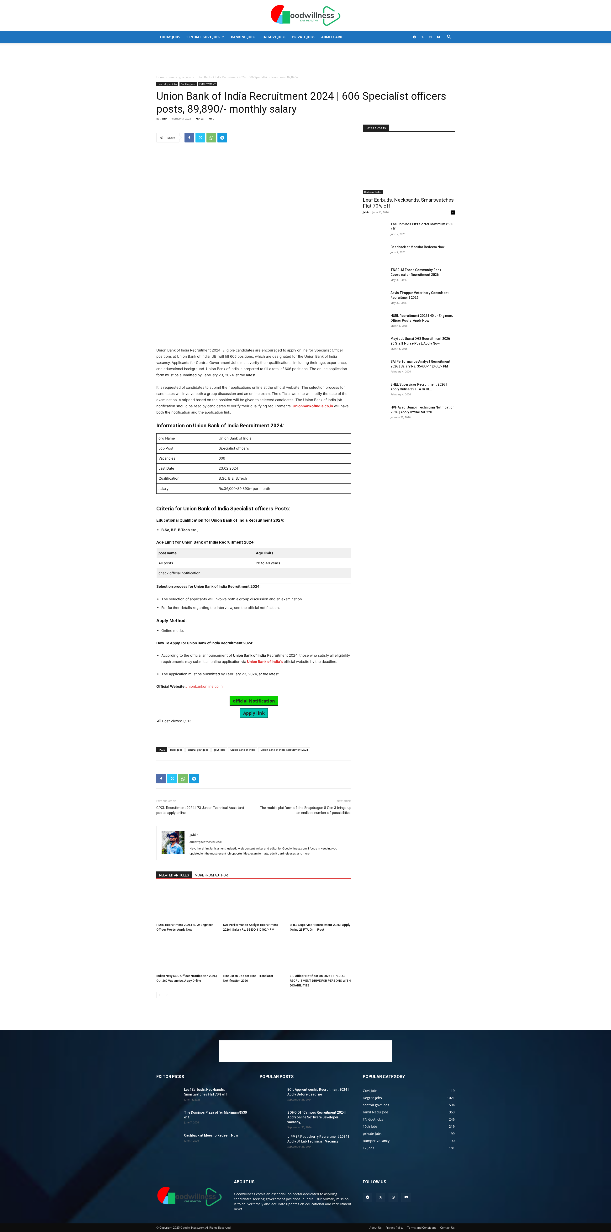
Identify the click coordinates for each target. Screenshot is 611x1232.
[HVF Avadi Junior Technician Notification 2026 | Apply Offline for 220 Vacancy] (375, 413)
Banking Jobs (188, 84)
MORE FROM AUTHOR (211, 875)
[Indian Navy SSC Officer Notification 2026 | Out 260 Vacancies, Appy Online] (187, 954)
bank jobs (176, 749)
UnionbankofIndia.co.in (313, 406)
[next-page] (167, 995)
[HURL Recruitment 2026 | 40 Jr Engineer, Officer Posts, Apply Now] (187, 903)
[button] (449, 37)
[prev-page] (159, 995)
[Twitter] (422, 37)
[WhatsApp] (430, 37)
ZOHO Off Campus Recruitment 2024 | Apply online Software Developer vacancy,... (316, 1117)
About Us (375, 1228)
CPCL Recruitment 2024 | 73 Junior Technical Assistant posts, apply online (200, 810)
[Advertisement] (305, 59)
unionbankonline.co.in (204, 686)
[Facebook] (189, 137)
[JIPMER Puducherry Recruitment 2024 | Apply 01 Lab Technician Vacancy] (272, 1142)
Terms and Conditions (421, 1228)
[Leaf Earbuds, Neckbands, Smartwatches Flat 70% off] (409, 166)
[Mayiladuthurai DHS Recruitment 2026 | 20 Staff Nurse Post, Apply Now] (375, 344)
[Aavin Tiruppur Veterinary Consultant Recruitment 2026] (375, 298)
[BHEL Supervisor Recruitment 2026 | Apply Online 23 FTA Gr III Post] (320, 903)
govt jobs (219, 749)
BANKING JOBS (243, 37)
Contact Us (447, 1228)
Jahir (164, 118)
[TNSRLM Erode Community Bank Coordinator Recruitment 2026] (375, 275)
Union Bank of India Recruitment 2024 (284, 749)
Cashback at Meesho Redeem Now (417, 247)
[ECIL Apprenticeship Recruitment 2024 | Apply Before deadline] (272, 1095)
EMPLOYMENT (207, 84)
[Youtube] (438, 37)
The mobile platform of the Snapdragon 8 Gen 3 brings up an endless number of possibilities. (305, 810)
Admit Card (331, 37)
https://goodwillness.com (206, 842)
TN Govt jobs (273, 37)
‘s (265, 661)
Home (160, 77)
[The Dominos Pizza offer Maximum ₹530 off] (375, 230)
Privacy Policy (394, 1228)
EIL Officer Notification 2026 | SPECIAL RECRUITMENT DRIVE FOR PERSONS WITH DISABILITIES (320, 980)
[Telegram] (414, 37)
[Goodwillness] (305, 16)
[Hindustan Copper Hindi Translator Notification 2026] (253, 954)
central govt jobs (203, 37)
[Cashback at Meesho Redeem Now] (375, 253)
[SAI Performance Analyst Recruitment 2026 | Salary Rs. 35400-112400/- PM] (253, 903)
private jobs (303, 37)
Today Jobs (170, 37)
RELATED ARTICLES (174, 875)
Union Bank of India (242, 749)
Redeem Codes (372, 192)
